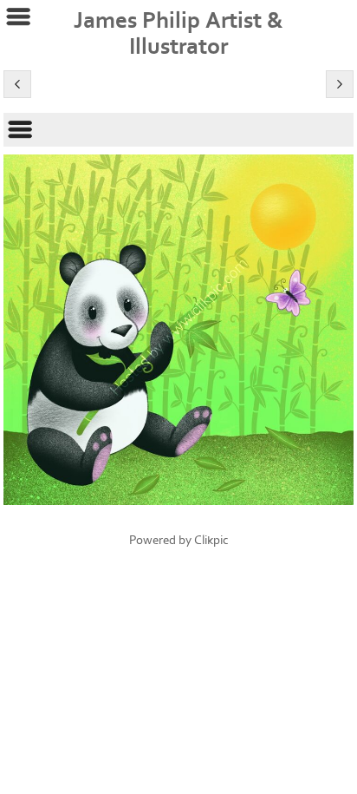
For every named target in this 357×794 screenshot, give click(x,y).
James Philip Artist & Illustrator (178, 34)
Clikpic (211, 540)
